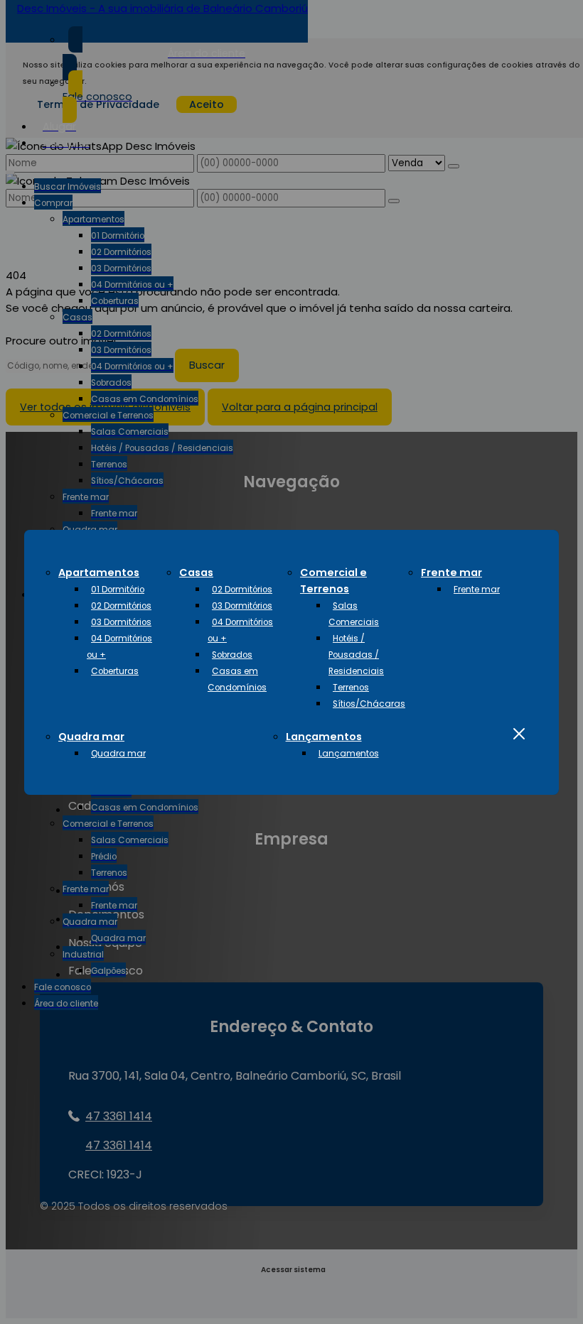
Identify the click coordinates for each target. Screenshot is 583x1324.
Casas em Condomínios (237, 679)
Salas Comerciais (353, 614)
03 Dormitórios (121, 622)
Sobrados (232, 655)
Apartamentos (98, 572)
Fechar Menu (519, 734)
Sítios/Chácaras (369, 704)
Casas (196, 572)
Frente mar (451, 572)
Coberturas (115, 671)
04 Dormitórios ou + (119, 647)
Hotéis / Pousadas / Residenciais (356, 655)
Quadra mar (91, 736)
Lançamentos (324, 736)
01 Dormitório (117, 589)
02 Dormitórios (121, 606)
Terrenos (351, 687)
